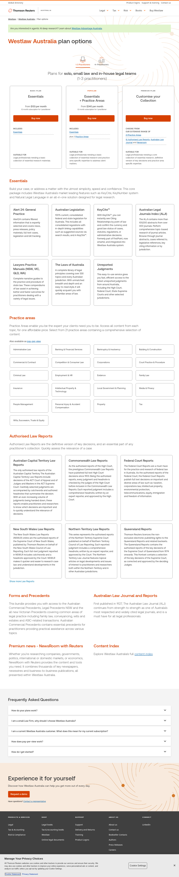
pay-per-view (34, 341)
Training (79, 834)
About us (113, 824)
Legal (10, 824)
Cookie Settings (138, 865)
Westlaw (12, 19)
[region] (89, 865)
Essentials (17, 132)
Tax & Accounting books (53, 829)
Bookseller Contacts (118, 834)
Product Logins (82, 839)
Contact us (114, 829)
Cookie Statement (12, 874)
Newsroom (142, 142)
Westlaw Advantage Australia (87, 28)
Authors (112, 839)
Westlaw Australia (26, 19)
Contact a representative (34, 801)
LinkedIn (146, 824)
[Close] (174, 865)
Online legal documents (53, 839)
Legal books (47, 824)
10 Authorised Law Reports (138, 139)
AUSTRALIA (46, 10)
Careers (112, 849)
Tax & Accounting (16, 829)
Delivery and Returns (85, 829)
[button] (104, 10)
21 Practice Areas (133, 135)
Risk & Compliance (16, 834)
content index (144, 654)
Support (79, 824)
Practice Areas (82, 136)
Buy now (35, 118)
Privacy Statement (29, 874)
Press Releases (116, 844)
